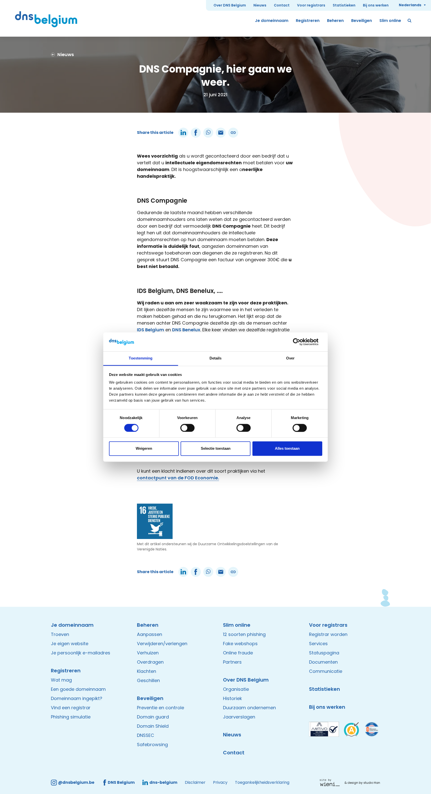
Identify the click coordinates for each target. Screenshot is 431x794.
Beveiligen (361, 20)
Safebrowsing (152, 744)
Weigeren (144, 448)
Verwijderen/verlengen (162, 643)
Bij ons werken (376, 5)
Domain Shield (153, 726)
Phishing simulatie (71, 717)
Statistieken (344, 5)
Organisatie (236, 689)
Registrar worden (328, 634)
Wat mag (61, 680)
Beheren (335, 20)
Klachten (146, 671)
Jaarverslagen (239, 717)
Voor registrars (311, 5)
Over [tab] (290, 358)
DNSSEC (145, 735)
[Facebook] (196, 133)
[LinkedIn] (183, 133)
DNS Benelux (186, 330)
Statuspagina (324, 653)
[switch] (187, 428)
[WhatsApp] (208, 133)
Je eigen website (69, 643)
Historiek (232, 698)
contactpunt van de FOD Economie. (178, 478)
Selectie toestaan (215, 448)
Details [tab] (216, 358)
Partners (232, 662)
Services (318, 643)
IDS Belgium (150, 330)
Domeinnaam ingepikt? (76, 698)
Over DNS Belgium (230, 5)
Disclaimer (195, 782)
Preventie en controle (160, 708)
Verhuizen (148, 653)
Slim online (390, 20)
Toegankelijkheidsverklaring (262, 782)
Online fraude (238, 653)
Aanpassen (149, 634)
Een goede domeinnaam (78, 689)
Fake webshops (240, 643)
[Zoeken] (410, 21)
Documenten (323, 662)
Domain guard (153, 717)
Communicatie (325, 671)
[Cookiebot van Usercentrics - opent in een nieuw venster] (300, 342)
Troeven (60, 634)
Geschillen (148, 680)
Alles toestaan (287, 448)
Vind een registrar (71, 708)
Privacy (220, 782)
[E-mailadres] (221, 133)
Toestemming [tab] (140, 358)
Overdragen (150, 662)
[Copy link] (233, 133)
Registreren (308, 20)
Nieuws (259, 5)
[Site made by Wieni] (331, 783)
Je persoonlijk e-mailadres (80, 653)
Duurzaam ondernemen (249, 708)
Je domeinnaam (271, 20)
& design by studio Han (362, 783)
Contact (282, 5)
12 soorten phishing (244, 634)
